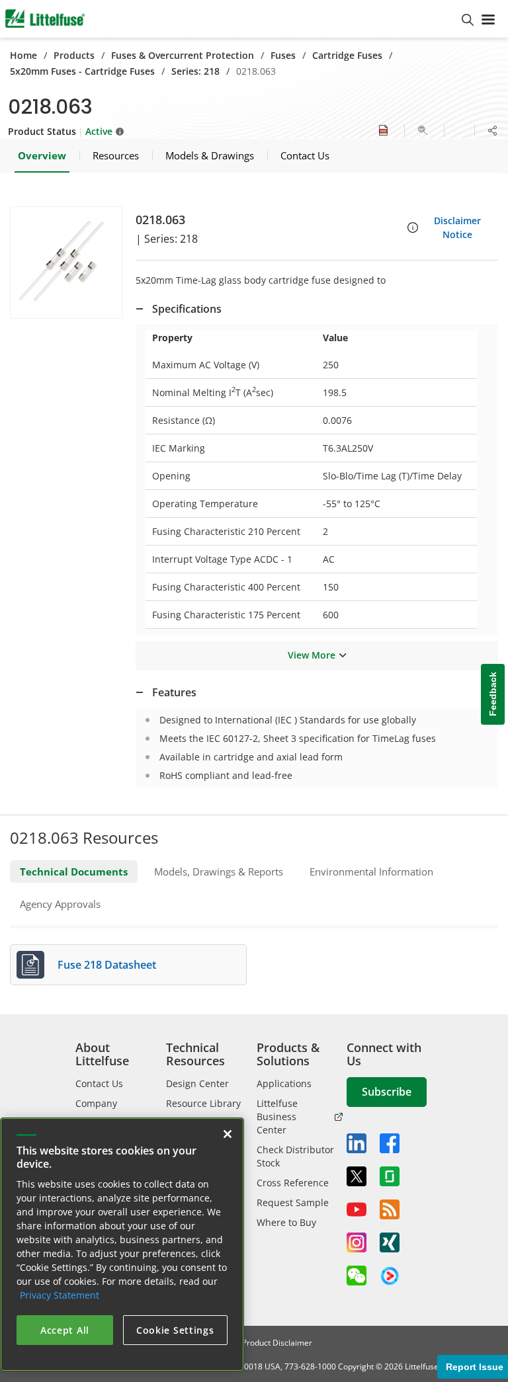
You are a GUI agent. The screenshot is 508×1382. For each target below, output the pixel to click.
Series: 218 (195, 71)
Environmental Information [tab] (371, 871)
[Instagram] (356, 1242)
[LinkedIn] (356, 1143)
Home (23, 55)
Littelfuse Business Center (277, 1116)
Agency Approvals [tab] (60, 904)
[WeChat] (356, 1275)
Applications (284, 1083)
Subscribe (386, 1091)
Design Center (197, 1083)
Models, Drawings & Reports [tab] (218, 871)
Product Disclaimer (277, 1342)
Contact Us (99, 1083)
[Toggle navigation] (491, 18)
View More (311, 655)
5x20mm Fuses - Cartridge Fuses (82, 71)
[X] (356, 1176)
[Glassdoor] (390, 1176)
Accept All (64, 1330)
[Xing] (390, 1242)
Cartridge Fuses (347, 55)
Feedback (492, 694)
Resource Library (203, 1103)
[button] (66, 262)
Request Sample (293, 1202)
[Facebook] (390, 1143)
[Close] (227, 1134)
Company (96, 1103)
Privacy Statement (59, 1295)
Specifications (187, 309)
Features (174, 692)
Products (74, 55)
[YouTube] (356, 1209)
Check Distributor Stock (295, 1156)
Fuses (283, 55)
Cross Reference (293, 1182)
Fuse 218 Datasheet (107, 964)
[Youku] (390, 1276)
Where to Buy (286, 1222)
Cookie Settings (175, 1330)
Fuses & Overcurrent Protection (182, 55)
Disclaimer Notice (457, 227)
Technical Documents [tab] (74, 871)
